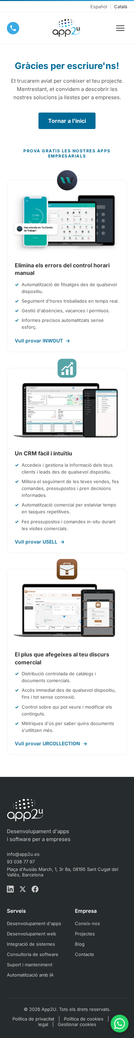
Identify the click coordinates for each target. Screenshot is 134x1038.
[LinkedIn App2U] (10, 890)
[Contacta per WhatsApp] (120, 1024)
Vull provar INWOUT (42, 340)
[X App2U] (22, 890)
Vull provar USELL (40, 542)
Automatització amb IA (30, 975)
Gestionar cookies (77, 1024)
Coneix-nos (87, 923)
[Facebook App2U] (35, 890)
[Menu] (120, 28)
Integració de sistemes (31, 944)
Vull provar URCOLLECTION (51, 743)
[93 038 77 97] (13, 28)
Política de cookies (83, 1019)
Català (120, 6)
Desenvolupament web (31, 933)
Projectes (85, 933)
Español (98, 6)
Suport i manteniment (29, 964)
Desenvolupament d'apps (34, 923)
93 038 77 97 (21, 861)
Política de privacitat (33, 1019)
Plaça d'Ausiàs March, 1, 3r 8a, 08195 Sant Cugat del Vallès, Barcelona (62, 871)
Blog (80, 944)
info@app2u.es (23, 854)
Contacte (84, 954)
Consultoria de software (32, 954)
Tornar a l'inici (67, 120)
